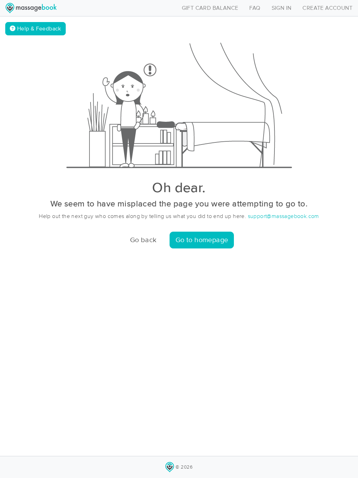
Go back (143, 240)
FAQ (254, 8)
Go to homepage (202, 240)
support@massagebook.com (283, 216)
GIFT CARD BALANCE (210, 8)
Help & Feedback (38, 28)
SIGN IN (282, 8)
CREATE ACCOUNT (327, 8)
